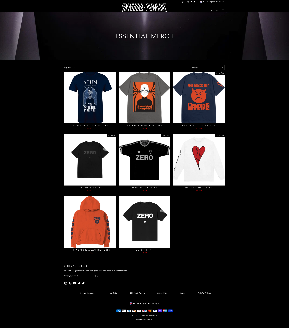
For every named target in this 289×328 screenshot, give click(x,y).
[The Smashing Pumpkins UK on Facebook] (70, 283)
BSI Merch (148, 319)
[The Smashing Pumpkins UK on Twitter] (79, 283)
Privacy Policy (112, 293)
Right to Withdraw (205, 293)
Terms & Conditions (87, 293)
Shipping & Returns (137, 293)
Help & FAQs (162, 293)
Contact (182, 293)
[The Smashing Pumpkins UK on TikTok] (83, 283)
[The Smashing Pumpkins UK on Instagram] (65, 283)
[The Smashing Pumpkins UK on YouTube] (74, 283)
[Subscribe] (96, 276)
